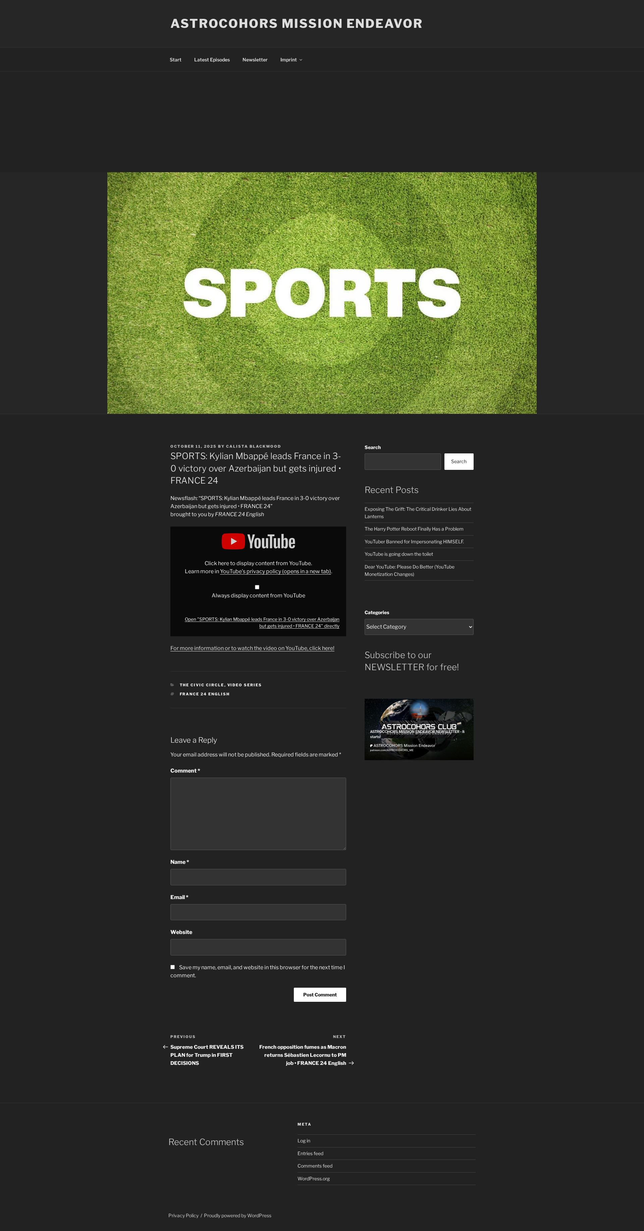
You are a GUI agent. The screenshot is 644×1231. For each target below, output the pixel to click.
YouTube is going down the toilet (399, 554)
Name (179, 862)
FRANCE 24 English (205, 694)
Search (373, 447)
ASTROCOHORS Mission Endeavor (296, 23)
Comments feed (315, 1166)
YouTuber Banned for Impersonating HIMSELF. (414, 541)
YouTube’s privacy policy (275, 571)
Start (175, 59)
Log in (304, 1140)
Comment (185, 771)
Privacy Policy (183, 1215)
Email (179, 897)
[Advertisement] (322, 122)
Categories (377, 612)
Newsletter (255, 59)
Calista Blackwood (253, 446)
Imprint (288, 59)
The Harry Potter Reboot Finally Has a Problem (414, 529)
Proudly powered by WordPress (237, 1215)
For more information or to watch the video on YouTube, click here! (252, 648)
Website (181, 932)
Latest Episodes (212, 59)
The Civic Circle (202, 685)
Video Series (244, 685)
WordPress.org (314, 1178)
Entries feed (310, 1153)
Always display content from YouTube (258, 595)
